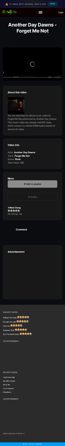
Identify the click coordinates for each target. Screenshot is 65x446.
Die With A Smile (9, 381)
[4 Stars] (16, 210)
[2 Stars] (11, 210)
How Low (6, 326)
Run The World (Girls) (11, 334)
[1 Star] (9, 210)
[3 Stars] (14, 210)
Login (60, 12)
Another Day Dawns (24, 152)
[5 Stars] (18, 210)
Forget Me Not (22, 155)
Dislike (33, 196)
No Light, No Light (9, 321)
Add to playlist (33, 183)
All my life (6, 384)
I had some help (9, 377)
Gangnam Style (8, 330)
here (52, 4)
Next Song (15, 207)
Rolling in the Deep (10, 317)
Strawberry (7, 392)
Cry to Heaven (8, 388)
